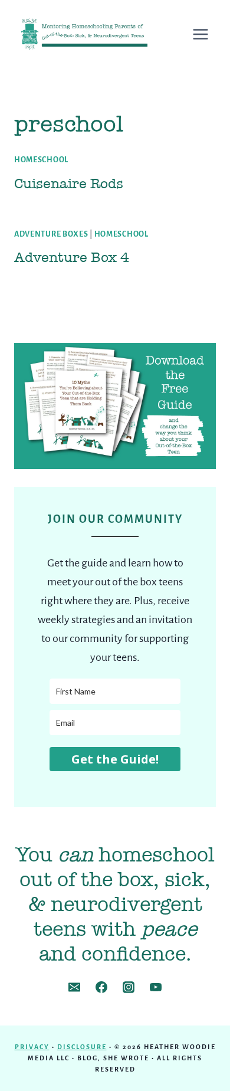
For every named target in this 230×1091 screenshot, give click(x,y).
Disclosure (82, 1046)
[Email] (74, 987)
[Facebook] (101, 987)
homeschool (41, 160)
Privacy (32, 1046)
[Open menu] (206, 34)
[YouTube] (155, 987)
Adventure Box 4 (71, 257)
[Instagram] (128, 987)
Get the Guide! (115, 759)
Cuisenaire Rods (68, 183)
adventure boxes (51, 234)
